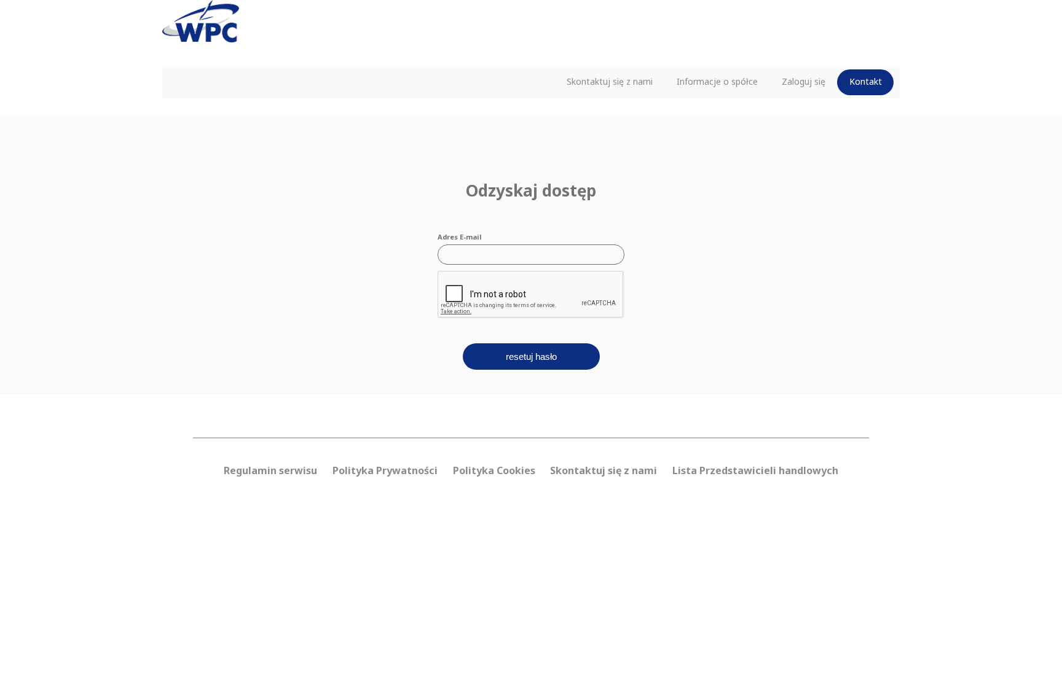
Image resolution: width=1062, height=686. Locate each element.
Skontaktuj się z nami (610, 81)
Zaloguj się (803, 81)
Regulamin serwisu (270, 470)
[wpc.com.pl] (200, 30)
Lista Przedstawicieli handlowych (755, 470)
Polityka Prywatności (385, 470)
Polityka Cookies (494, 470)
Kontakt (865, 81)
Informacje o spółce (717, 81)
